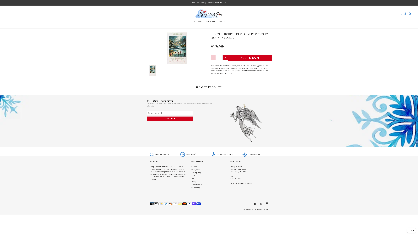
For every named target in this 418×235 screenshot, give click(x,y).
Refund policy (195, 188)
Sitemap (193, 182)
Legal (193, 176)
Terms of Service (196, 185)
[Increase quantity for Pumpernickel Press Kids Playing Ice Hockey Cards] (225, 57)
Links (192, 179)
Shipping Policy (196, 173)
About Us (194, 167)
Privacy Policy (195, 170)
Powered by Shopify (262, 209)
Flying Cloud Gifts (252, 209)
